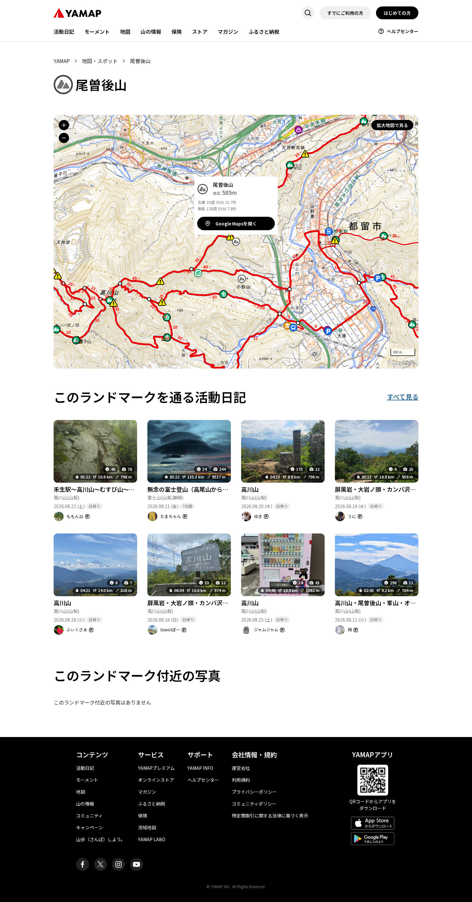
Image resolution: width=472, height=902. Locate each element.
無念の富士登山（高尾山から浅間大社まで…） (208, 489)
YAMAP (62, 61)
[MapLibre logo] (401, 363)
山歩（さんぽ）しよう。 (100, 839)
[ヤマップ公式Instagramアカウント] (118, 864)
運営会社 (241, 768)
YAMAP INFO (200, 768)
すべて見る (402, 396)
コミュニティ (89, 815)
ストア (199, 31)
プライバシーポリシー (254, 791)
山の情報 (151, 31)
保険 (176, 31)
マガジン (228, 31)
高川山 (249, 489)
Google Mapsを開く (236, 223)
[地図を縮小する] (64, 138)
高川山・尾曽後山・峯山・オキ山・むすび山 (392, 602)
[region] (236, 242)
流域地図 (147, 827)
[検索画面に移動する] (308, 12)
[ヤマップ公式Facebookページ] (82, 864)
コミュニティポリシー (254, 803)
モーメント (97, 31)
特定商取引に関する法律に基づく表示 (270, 815)
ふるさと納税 (264, 31)
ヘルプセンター (402, 31)
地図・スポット (100, 61)
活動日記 (64, 31)
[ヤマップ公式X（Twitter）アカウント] (100, 864)
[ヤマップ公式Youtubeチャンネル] (136, 864)
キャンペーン (89, 827)
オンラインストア (156, 780)
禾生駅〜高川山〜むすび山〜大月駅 (100, 489)
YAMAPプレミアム (156, 768)
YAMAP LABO (151, 839)
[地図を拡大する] (64, 125)
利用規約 (241, 780)
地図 (125, 31)
